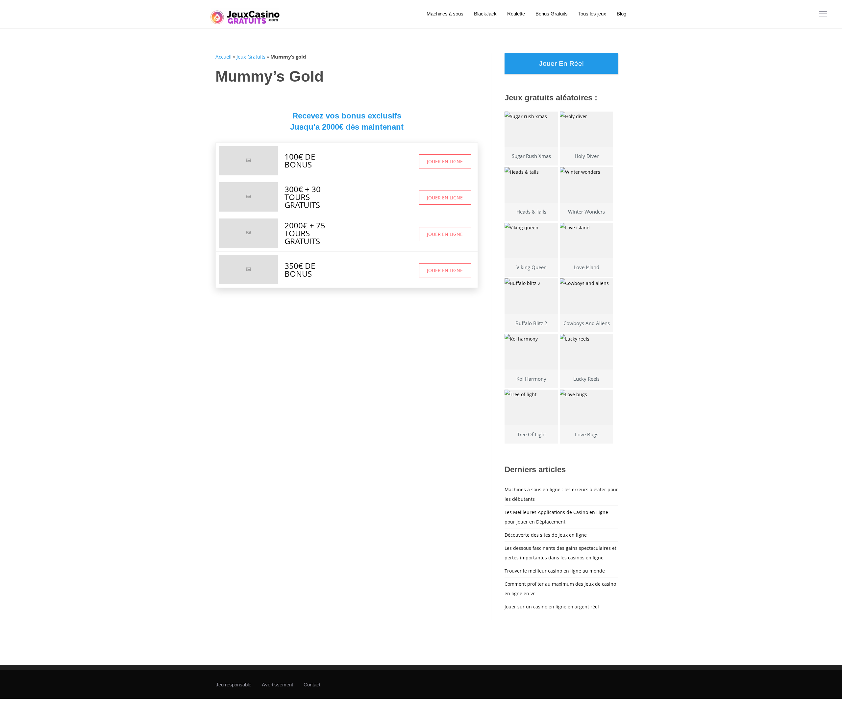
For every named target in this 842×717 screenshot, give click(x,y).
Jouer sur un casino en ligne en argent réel (552, 606)
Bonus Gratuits (551, 13)
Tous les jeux (592, 13)
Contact (312, 684)
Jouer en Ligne (445, 161)
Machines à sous (445, 13)
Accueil (223, 56)
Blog (621, 13)
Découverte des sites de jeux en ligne (546, 535)
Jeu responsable (233, 684)
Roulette (516, 13)
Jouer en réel (561, 63)
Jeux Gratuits (250, 56)
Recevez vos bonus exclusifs (346, 115)
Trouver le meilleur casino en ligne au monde (555, 571)
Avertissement (277, 684)
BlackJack (485, 13)
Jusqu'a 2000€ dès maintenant (347, 126)
